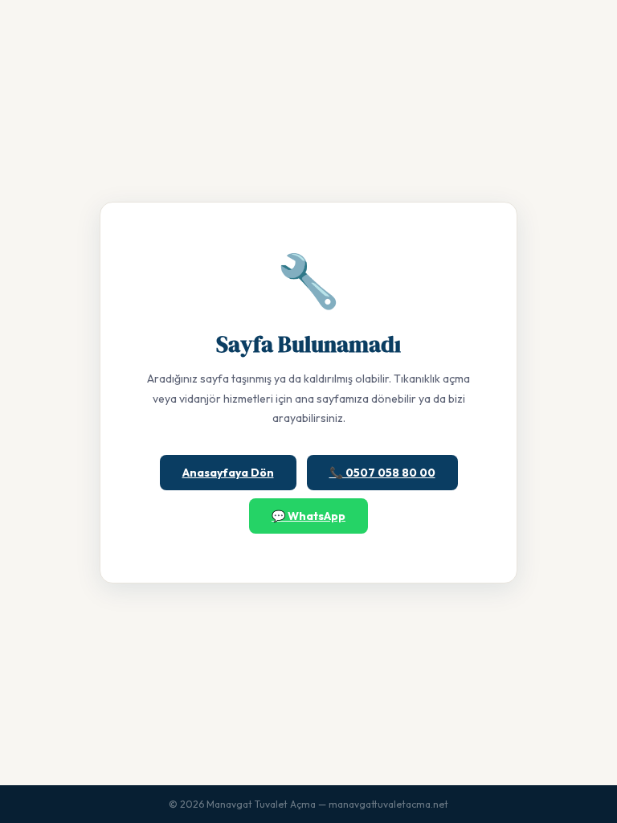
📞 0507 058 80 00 (382, 472)
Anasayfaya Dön (228, 472)
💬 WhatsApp (308, 516)
